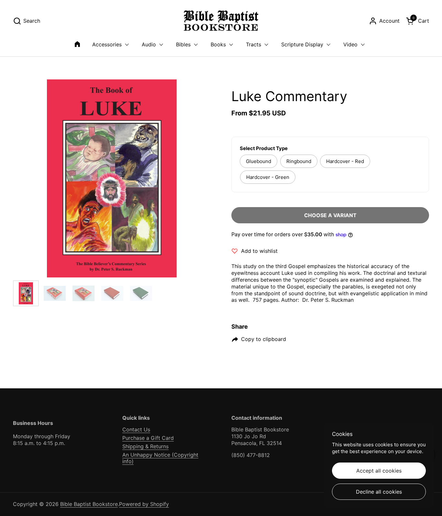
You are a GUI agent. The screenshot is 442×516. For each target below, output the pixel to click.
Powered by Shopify (144, 504)
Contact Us (136, 429)
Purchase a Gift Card (148, 438)
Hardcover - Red (345, 161)
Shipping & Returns (145, 446)
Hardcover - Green (267, 177)
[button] (26, 21)
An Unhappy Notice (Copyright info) (160, 458)
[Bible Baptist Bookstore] (221, 21)
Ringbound (298, 161)
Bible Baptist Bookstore (89, 504)
